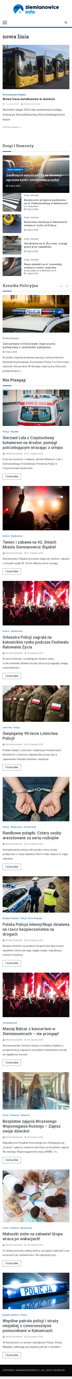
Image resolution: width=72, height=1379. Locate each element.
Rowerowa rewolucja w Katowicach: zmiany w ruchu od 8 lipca (46, 223)
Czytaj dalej (11, 476)
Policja (6, 431)
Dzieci (6, 1115)
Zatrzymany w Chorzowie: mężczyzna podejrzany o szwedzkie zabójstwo (29, 345)
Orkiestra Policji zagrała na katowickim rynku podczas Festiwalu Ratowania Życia (36, 642)
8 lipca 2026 (32, 209)
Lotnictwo (7, 727)
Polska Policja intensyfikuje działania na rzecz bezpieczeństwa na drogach (36, 929)
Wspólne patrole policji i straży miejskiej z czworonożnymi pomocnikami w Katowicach (31, 1326)
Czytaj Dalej (11, 127)
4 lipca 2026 (32, 251)
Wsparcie (25, 1115)
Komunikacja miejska (14, 94)
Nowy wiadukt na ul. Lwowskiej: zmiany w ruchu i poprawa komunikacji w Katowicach (43, 267)
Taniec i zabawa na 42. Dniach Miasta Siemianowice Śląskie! (29, 545)
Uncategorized (10, 1023)
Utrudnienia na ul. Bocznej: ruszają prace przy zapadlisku (45, 245)
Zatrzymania (29, 827)
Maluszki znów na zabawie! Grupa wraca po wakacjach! (33, 1236)
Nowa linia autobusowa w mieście (29, 99)
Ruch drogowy (35, 918)
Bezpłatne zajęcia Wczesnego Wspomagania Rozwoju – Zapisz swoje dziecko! (32, 1126)
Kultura (6, 536)
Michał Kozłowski (32, 104)
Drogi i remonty (15, 170)
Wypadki (14, 431)
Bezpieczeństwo (11, 918)
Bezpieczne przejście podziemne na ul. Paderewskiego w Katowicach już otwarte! (46, 203)
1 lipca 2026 (32, 273)
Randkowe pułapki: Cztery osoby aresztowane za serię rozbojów (32, 835)
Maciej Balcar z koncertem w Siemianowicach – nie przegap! (31, 1031)
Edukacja (14, 1115)
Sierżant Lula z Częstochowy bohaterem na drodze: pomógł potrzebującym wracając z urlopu (33, 443)
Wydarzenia (16, 536)
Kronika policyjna (11, 338)
